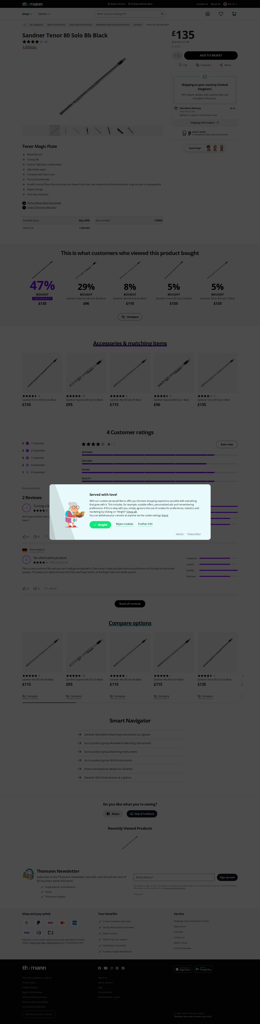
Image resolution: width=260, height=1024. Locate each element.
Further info (145, 524)
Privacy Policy (194, 533)
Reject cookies (124, 524)
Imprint (180, 533)
